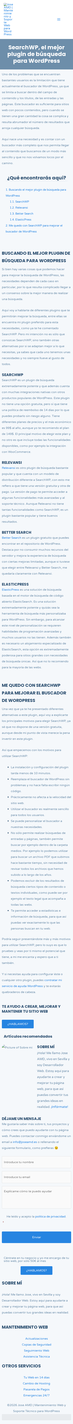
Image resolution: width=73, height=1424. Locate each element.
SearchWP (19, 201)
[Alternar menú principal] (59, 19)
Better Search (21, 213)
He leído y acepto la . (34, 1219)
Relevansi (19, 207)
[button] (68, 20)
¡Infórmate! (59, 1107)
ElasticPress (20, 219)
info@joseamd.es (25, 1142)
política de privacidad (50, 1216)
